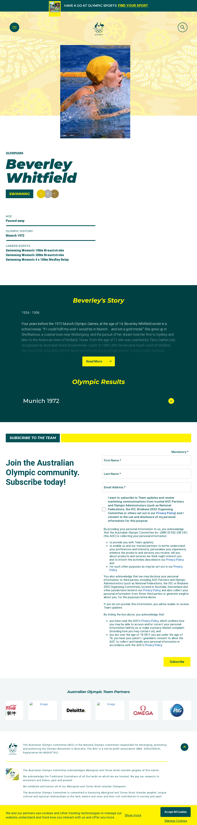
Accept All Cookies (175, 812)
